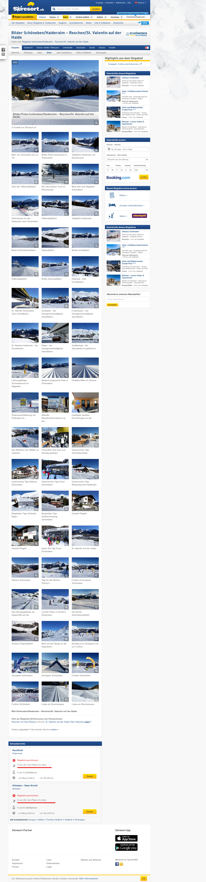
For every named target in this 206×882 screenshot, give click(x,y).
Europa (32, 819)
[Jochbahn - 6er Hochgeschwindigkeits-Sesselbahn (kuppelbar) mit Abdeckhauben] (55, 298)
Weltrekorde (120, 3)
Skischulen (80, 48)
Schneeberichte (76, 23)
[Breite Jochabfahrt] (85, 238)
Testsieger (99, 3)
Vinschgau (80, 819)
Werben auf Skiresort (91, 860)
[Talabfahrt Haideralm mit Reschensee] (85, 142)
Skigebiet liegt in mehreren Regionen (131, 13)
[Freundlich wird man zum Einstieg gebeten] (55, 437)
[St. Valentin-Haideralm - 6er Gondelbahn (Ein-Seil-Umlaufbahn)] (25, 333)
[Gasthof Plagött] (85, 501)
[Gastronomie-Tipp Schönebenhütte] (85, 437)
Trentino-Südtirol (54, 819)
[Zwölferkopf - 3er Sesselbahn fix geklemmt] (85, 333)
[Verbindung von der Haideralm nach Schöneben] (25, 206)
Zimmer (128, 166)
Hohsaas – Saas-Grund (24, 785)
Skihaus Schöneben (130, 78)
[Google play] (126, 850)
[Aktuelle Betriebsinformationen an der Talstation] (55, 403)
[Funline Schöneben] (85, 663)
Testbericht (28, 48)
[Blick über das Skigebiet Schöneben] (85, 174)
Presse (15, 867)
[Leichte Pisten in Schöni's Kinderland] (55, 599)
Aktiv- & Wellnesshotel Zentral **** (135, 92)
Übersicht (15, 53)
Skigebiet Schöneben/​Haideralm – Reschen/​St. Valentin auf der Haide (55, 41)
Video (39, 53)
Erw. (108, 166)
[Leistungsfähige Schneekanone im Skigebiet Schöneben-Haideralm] (25, 368)
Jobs (129, 3)
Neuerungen (101, 53)
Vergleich (63, 23)
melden (53, 729)
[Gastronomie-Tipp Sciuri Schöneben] (55, 469)
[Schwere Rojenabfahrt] (25, 631)
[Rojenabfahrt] (55, 238)
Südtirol (68, 819)
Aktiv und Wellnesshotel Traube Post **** (132, 108)
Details (89, 776)
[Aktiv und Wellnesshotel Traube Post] (113, 112)
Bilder (49, 53)
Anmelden (112, 305)
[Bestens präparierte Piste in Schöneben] (55, 368)
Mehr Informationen (88, 878)
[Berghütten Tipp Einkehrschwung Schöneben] (55, 501)
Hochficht (17, 750)
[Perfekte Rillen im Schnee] (85, 368)
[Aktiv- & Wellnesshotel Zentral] (113, 96)
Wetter (89, 23)
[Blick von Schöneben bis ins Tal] (25, 142)
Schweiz (16, 788)
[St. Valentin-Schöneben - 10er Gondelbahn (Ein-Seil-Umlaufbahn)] (25, 298)
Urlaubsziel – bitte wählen (117, 155)
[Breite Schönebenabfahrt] (25, 238)
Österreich (17, 753)
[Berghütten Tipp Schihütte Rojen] (25, 501)
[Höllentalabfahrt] (55, 206)
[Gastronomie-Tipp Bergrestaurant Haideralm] (85, 469)
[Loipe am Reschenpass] (55, 692)
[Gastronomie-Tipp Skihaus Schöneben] (25, 469)
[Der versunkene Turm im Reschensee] (55, 174)
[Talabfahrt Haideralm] (85, 206)
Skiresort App (123, 830)
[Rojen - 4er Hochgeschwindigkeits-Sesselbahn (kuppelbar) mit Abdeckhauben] (55, 333)
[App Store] (126, 842)
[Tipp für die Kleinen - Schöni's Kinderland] (55, 568)
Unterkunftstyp (140, 166)
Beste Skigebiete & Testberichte (41, 23)
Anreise (102, 48)
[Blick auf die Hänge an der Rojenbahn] (55, 631)
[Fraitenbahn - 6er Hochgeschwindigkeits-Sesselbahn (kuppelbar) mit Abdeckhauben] (85, 298)
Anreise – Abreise (113, 145)
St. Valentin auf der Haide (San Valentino (64, 722)
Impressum (17, 863)
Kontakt (112, 48)
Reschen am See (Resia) (24, 722)
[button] (118, 178)
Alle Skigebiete (18, 23)
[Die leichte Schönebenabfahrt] (85, 599)
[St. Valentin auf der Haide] (85, 536)
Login (49, 867)
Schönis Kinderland (116, 64)
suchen (144, 177)
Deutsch (141, 3)
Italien (41, 819)
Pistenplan (28, 53)
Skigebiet (15, 48)
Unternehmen (53, 863)
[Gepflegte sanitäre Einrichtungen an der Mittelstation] (85, 403)
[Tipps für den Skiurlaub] (143, 23)
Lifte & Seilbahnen (102, 23)
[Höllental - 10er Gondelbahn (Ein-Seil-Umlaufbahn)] (85, 266)
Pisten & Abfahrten (83, 53)
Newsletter (110, 3)
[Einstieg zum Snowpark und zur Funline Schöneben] (85, 631)
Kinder (118, 166)
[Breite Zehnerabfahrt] (55, 266)
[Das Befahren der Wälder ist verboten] (25, 437)
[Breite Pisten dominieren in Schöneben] (55, 142)
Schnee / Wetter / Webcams (47, 48)
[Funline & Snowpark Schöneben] (85, 568)
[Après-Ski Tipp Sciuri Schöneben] (55, 536)
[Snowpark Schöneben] (25, 663)
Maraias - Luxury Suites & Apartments (133, 123)
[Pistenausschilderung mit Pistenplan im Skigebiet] (25, 403)
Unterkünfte (118, 23)
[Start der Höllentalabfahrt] (25, 174)
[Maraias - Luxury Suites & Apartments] (113, 126)
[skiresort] (28, 7)
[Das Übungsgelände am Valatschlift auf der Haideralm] (25, 599)
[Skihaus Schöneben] (25, 568)
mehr (87, 722)
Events (92, 48)
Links (48, 860)
